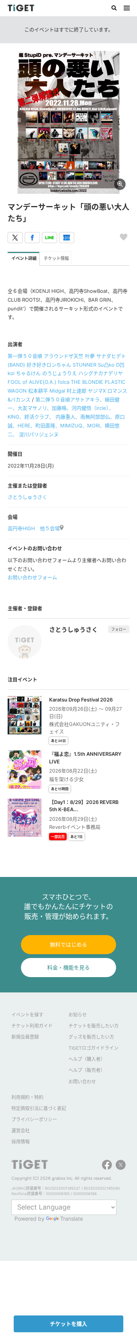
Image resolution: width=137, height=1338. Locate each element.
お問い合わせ (82, 1082)
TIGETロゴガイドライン (93, 1048)
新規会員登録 (25, 1037)
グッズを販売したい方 (91, 1037)
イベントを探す (27, 1015)
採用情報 (20, 1142)
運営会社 (20, 1130)
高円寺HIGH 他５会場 (34, 528)
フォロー (118, 629)
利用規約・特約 (27, 1097)
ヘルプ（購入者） (86, 1059)
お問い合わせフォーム (32, 577)
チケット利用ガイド (32, 1026)
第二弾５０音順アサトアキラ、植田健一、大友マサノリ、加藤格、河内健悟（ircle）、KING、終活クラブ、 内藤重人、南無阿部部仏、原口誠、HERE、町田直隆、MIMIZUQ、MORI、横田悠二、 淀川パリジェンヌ (66, 416)
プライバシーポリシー (34, 1119)
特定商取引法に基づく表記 (38, 1108)
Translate (71, 1218)
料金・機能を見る (68, 967)
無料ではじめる (68, 944)
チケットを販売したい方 (93, 1026)
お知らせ (77, 1015)
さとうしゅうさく (27, 497)
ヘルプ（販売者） (86, 1070)
